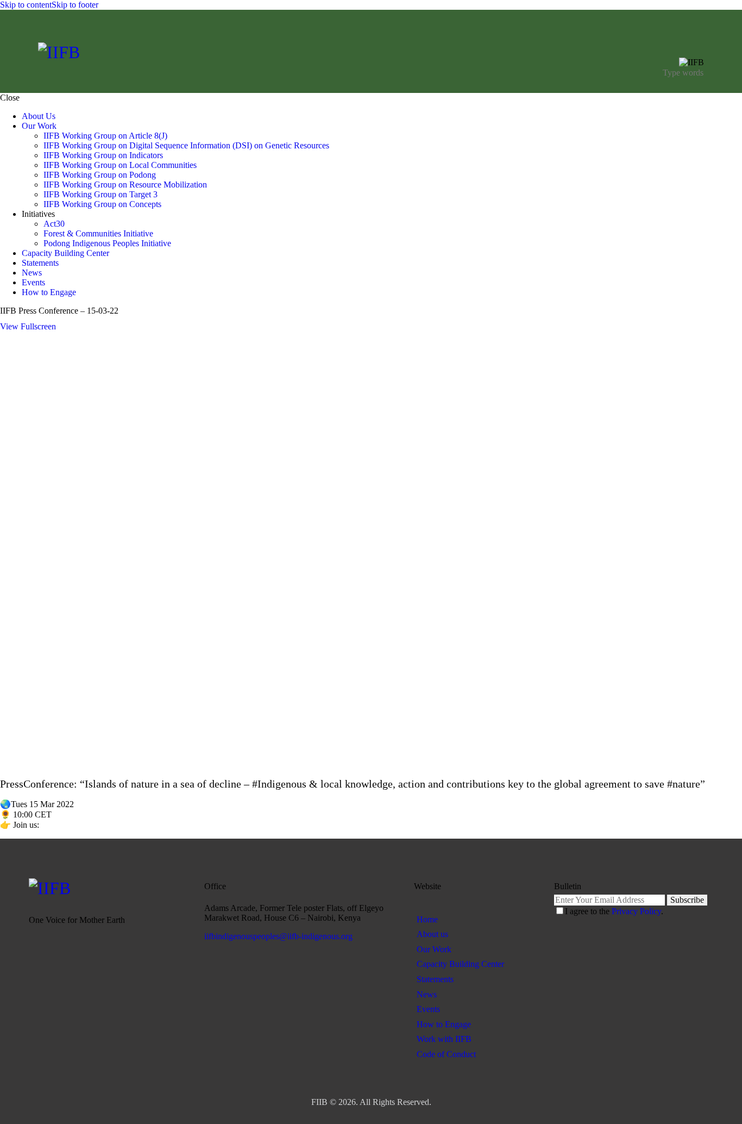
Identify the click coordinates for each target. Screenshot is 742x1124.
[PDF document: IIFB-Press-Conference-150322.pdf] (371, 549)
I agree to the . (614, 911)
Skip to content (26, 4)
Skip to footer (75, 4)
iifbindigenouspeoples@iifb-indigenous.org (278, 936)
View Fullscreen (28, 326)
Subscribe (687, 899)
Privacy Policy (636, 911)
